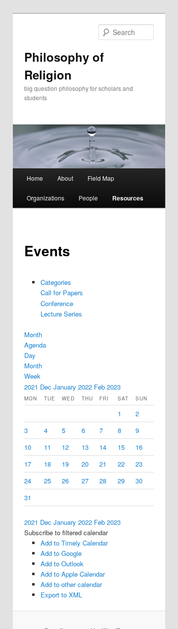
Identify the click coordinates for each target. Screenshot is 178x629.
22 (121, 464)
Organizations (45, 198)
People (88, 198)
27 (85, 480)
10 (27, 447)
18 (47, 464)
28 (102, 480)
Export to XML (61, 594)
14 (102, 447)
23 (138, 464)
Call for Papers (62, 292)
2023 (114, 387)
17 (27, 464)
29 (121, 480)
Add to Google (61, 553)
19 (65, 464)
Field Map (101, 178)
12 (65, 447)
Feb (100, 387)
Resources (127, 198)
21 (102, 464)
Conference (57, 303)
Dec (46, 387)
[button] (66, 532)
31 (27, 497)
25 (47, 480)
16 (138, 447)
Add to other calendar (71, 584)
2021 (32, 387)
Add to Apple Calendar (73, 574)
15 (121, 447)
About (65, 178)
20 (85, 464)
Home (35, 178)
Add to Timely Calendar (74, 543)
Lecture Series (61, 313)
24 (27, 480)
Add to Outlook (62, 563)
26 (65, 480)
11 (47, 447)
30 (138, 480)
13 (85, 447)
